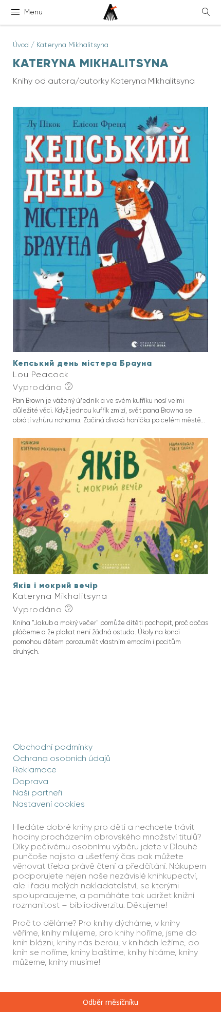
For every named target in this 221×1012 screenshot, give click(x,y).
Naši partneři (37, 792)
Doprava (30, 781)
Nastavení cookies (49, 804)
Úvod (21, 45)
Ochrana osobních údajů (61, 758)
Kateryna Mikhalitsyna (72, 45)
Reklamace (35, 769)
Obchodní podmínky (53, 747)
